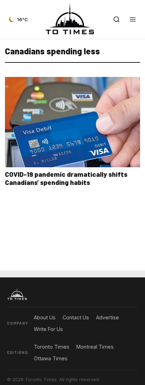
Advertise (107, 317)
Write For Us (48, 329)
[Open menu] (132, 19)
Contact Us (76, 317)
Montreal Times (95, 347)
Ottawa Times (51, 358)
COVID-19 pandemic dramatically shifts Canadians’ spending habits (66, 178)
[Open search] (116, 19)
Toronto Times (51, 347)
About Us (45, 317)
